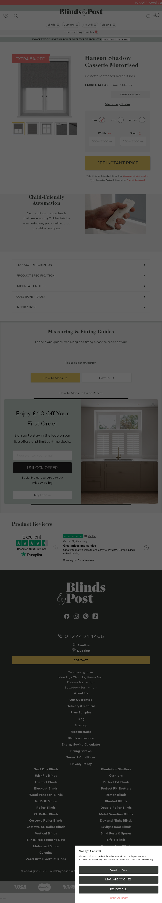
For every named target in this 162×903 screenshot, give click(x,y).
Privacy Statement (118, 898)
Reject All (118, 889)
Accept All (118, 869)
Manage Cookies (118, 879)
